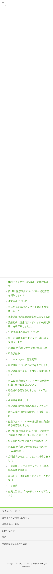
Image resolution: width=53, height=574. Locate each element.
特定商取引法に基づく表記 (14, 544)
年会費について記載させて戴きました (28, 441)
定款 (4, 537)
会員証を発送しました (20, 400)
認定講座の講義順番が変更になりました (29, 316)
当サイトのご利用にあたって (15, 517)
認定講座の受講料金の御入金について (28, 406)
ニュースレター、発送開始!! (23, 359)
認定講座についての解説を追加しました (29, 365)
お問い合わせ (8, 531)
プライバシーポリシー (12, 511)
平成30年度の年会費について (23, 332)
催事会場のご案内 (10, 524)
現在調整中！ (15, 353)
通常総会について (17, 301)
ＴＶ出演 (13, 485)
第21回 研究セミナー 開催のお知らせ (27, 347)
